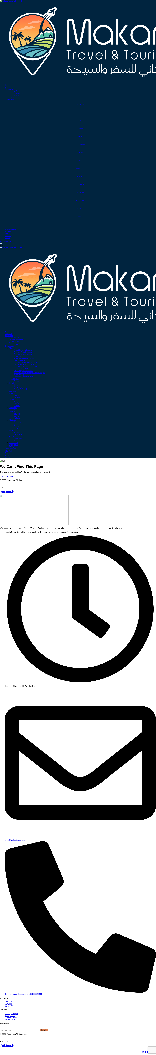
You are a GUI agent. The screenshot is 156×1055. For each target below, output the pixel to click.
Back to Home (8, 476)
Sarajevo (17, 402)
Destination (9, 99)
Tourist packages (11, 1014)
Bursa (16, 416)
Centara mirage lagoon (23, 354)
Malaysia (80, 208)
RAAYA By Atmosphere (23, 371)
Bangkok (17, 422)
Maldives (80, 104)
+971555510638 (6, 242)
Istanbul (17, 414)
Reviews (8, 232)
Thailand (80, 112)
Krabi (16, 424)
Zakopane (18, 434)
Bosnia (80, 136)
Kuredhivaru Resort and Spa (25, 367)
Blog (6, 234)
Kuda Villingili (19, 375)
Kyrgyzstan (80, 200)
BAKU (16, 395)
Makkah (80, 224)
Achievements (10, 229)
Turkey (80, 120)
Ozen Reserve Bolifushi (23, 360)
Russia (80, 160)
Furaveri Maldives (21, 369)
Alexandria (18, 387)
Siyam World (19, 356)
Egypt (80, 128)
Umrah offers (10, 1020)
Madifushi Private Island (23, 377)
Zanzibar (80, 184)
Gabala (17, 397)
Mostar (16, 404)
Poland (80, 152)
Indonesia (80, 168)
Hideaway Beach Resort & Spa (26, 362)
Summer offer (14, 95)
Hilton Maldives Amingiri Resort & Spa (29, 373)
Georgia (80, 216)
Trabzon (17, 418)
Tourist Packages (16, 93)
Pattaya (17, 426)
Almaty (16, 381)
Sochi (16, 441)
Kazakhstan (80, 176)
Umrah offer (14, 91)
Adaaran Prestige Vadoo (24, 358)
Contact (8, 236)
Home (7, 85)
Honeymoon (14, 97)
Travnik (17, 406)
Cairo (16, 385)
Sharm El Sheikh (20, 389)
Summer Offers (11, 1018)
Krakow (17, 432)
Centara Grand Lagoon (23, 352)
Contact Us (9, 1006)
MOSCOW (18, 439)
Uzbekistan (80, 192)
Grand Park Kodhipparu (23, 350)
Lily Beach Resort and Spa (24, 364)
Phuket (16, 428)
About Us (8, 87)
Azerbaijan (80, 144)
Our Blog (8, 1004)
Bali (15, 410)
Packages (9, 89)
